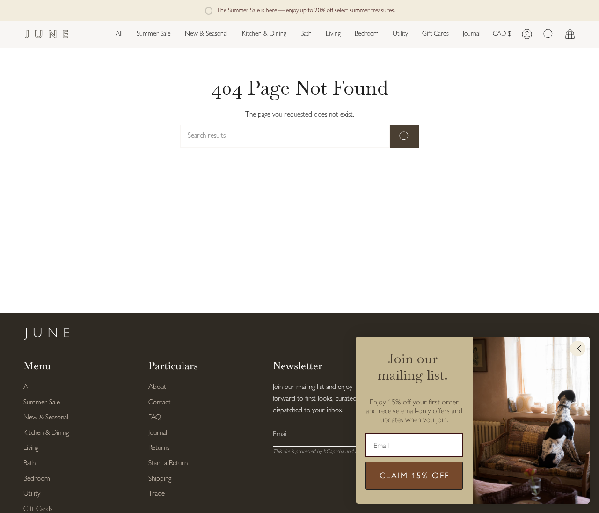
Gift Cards (37, 509)
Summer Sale (41, 402)
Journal (157, 433)
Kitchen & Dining (46, 433)
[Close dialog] (578, 348)
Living (30, 448)
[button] (206, 34)
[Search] (404, 136)
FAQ (154, 417)
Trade (156, 494)
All (27, 387)
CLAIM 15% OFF (414, 475)
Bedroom (36, 479)
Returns (158, 448)
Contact (159, 402)
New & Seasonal (45, 417)
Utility (31, 494)
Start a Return (168, 463)
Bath (29, 463)
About (157, 387)
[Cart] (570, 34)
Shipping (159, 479)
